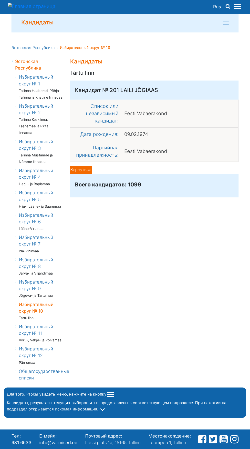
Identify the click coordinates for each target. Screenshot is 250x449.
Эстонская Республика (33, 47)
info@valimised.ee (58, 442)
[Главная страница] (31, 7)
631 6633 (21, 442)
